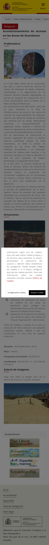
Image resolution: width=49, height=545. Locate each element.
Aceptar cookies (37, 292)
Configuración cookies (17, 292)
